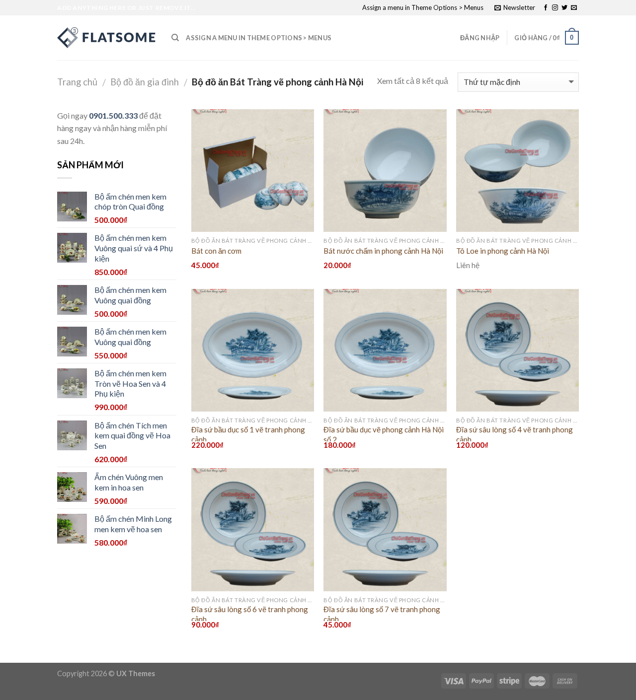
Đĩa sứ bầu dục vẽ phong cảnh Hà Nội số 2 (383, 434)
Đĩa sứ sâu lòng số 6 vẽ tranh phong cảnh (249, 614)
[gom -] (107, 37)
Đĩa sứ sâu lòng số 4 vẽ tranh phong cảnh (514, 434)
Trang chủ (77, 81)
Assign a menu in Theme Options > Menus (422, 7)
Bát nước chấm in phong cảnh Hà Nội (383, 250)
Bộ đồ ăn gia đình (144, 81)
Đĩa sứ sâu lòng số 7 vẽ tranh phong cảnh (381, 614)
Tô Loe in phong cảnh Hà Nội (502, 250)
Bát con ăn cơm (216, 250)
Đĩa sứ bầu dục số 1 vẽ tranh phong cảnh (248, 434)
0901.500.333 (113, 115)
